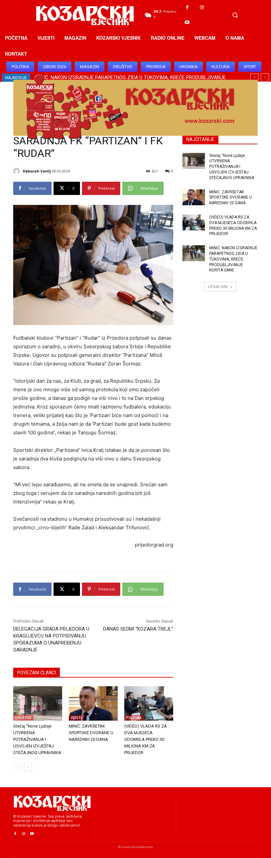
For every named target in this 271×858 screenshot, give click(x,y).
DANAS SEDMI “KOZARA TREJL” (138, 629)
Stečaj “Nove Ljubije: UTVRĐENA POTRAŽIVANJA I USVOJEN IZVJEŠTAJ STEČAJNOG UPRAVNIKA (37, 739)
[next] (265, 77)
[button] (235, 15)
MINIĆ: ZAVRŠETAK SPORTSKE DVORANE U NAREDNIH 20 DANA (91, 733)
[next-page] (28, 767)
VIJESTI (76, 717)
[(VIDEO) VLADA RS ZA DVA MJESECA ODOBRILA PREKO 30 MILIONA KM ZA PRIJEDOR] (148, 703)
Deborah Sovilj (37, 170)
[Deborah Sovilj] (17, 171)
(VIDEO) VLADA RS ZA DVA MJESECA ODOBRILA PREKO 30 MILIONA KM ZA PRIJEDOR (145, 739)
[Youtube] (187, 22)
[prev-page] (17, 767)
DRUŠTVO (23, 717)
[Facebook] (187, 7)
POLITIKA (133, 717)
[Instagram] (202, 7)
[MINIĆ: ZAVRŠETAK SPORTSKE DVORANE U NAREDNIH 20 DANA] (93, 703)
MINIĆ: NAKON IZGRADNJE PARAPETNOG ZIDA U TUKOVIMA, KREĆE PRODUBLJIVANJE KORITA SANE (233, 259)
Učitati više (218, 286)
